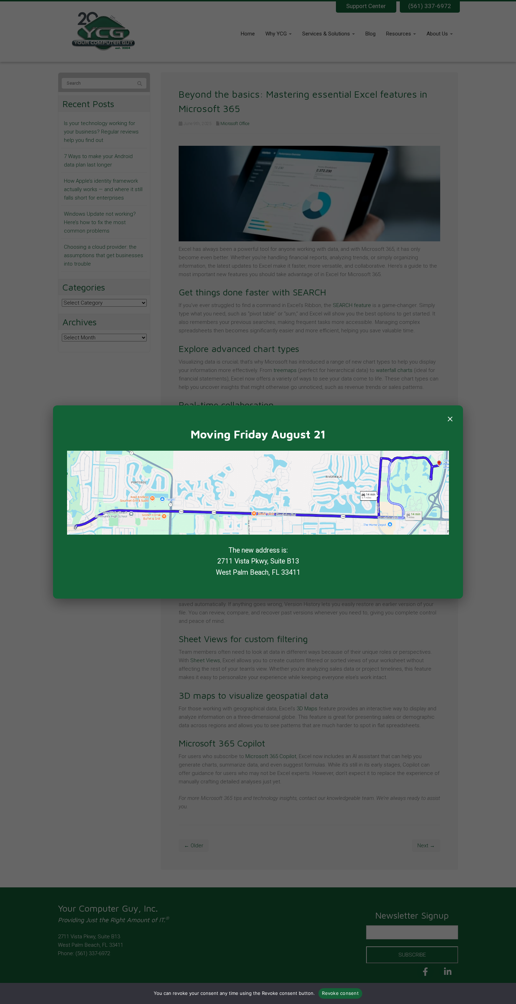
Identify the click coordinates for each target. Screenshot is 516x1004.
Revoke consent (340, 993)
